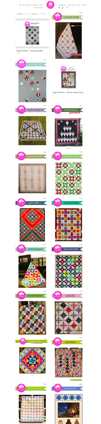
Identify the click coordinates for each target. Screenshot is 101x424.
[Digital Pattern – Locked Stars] (69, 35)
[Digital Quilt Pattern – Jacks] (69, 314)
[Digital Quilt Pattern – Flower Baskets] (32, 175)
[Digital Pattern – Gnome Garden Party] (69, 77)
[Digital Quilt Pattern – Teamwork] (69, 267)
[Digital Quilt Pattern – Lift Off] (32, 221)
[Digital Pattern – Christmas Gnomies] (69, 128)
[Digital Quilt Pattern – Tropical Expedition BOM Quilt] (32, 358)
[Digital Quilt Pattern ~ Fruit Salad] (32, 407)
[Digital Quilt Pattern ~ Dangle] (69, 360)
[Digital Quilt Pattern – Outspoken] (32, 314)
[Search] (67, 8)
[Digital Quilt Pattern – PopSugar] (32, 267)
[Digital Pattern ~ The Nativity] (69, 407)
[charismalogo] (50, 1)
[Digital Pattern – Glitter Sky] (32, 82)
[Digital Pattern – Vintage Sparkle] (32, 33)
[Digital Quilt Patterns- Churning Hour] (69, 175)
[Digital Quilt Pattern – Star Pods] (69, 221)
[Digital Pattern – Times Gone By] (32, 128)
